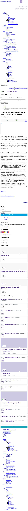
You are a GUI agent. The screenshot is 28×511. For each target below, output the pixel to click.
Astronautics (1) (11, 88)
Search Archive (9, 60)
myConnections (11, 18)
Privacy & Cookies (7, 431)
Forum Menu (8, 53)
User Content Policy (12, 81)
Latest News (8, 59)
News (4, 58)
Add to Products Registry (11, 44)
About (4, 434)
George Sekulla (9, 420)
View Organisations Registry (12, 49)
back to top (25, 202)
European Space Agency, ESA (10, 287)
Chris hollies (8, 310)
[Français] (8, 232)
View (9, 15)
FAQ (7, 62)
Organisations (6, 48)
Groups (4, 26)
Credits (4, 435)
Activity (4, 25)
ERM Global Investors (10, 324)
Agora (4, 52)
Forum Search (9, 56)
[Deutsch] (5, 232)
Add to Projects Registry (11, 47)
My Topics (8, 55)
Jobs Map (8, 33)
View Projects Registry (10, 46)
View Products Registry (10, 42)
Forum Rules (11, 80)
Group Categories (9, 27)
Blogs (4, 38)
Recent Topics (9, 54)
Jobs (4, 31)
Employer (8, 36)
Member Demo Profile (13, 24)
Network (5, 13)
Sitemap (4, 436)
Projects (4, 45)
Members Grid (11, 21)
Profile (9, 66)
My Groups (8, 29)
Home (4, 12)
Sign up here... (7, 226)
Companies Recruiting (10, 34)
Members (10, 67)
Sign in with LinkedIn (8, 214)
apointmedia (5, 255)
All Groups (8, 28)
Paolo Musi (4, 416)
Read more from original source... (7, 196)
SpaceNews (3, 191)
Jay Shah (10, 299)
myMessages (11, 19)
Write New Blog (9, 40)
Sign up (5, 219)
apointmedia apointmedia (11, 333)
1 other (17, 299)
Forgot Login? (7, 217)
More (14, 427)
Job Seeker (8, 35)
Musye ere (7, 317)
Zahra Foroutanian (9, 421)
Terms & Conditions (7, 432)
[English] (1, 232)
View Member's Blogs (10, 39)
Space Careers (9, 32)
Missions (3, 257)
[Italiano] (6, 232)
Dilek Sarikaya (12, 416)
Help (4, 61)
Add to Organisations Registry (12, 51)
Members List (11, 22)
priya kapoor (4, 299)
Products (5, 41)
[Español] (3, 232)
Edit (9, 17)
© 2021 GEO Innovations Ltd (9, 429)
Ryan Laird (7, 387)
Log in (3, 212)
